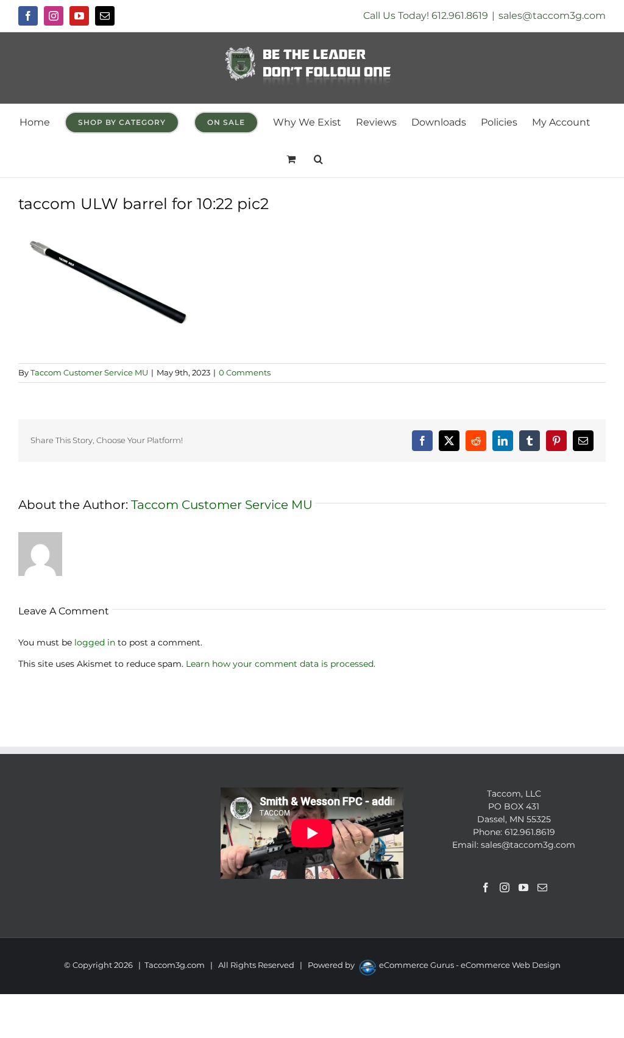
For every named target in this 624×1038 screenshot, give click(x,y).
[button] (318, 159)
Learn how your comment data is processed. (280, 663)
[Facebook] (486, 887)
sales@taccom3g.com (552, 15)
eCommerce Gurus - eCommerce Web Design (470, 965)
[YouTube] (523, 887)
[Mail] (542, 887)
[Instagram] (504, 887)
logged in (94, 642)
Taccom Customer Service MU (89, 372)
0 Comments (245, 372)
